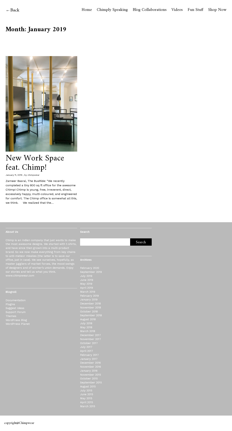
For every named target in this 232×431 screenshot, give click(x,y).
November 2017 (90, 339)
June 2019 (86, 280)
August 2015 (88, 386)
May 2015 (86, 398)
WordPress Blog (16, 320)
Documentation (16, 300)
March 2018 (87, 331)
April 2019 (86, 287)
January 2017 (89, 359)
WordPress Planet (18, 324)
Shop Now (217, 10)
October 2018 (89, 311)
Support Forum (16, 312)
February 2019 (89, 295)
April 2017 (86, 351)
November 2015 (90, 374)
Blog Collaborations (150, 10)
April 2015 (86, 402)
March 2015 (87, 406)
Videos (177, 10)
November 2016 (90, 366)
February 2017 (89, 355)
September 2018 (91, 315)
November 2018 (90, 307)
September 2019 (91, 272)
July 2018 (86, 323)
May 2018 (86, 327)
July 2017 (86, 347)
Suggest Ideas (15, 308)
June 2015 (86, 394)
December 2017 (90, 335)
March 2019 (87, 291)
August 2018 (88, 319)
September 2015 (91, 382)
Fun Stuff (195, 10)
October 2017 (89, 343)
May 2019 (86, 283)
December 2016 (90, 362)
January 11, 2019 (14, 175)
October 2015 (89, 378)
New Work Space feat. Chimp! (35, 163)
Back (14, 10)
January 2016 (89, 370)
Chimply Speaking (112, 10)
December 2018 (90, 303)
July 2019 (86, 276)
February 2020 (89, 268)
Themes (11, 316)
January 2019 (89, 299)
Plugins (10, 304)
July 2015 (86, 390)
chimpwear (34, 175)
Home (87, 10)
